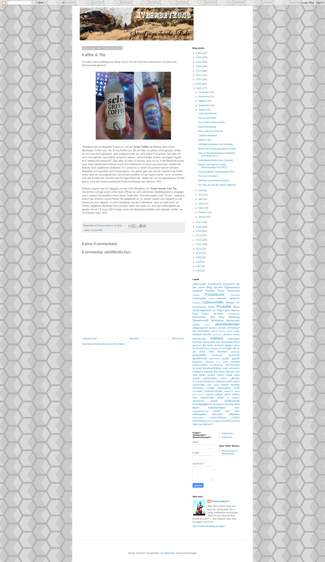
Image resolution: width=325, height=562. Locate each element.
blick (195, 331)
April (201, 203)
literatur (230, 371)
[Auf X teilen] (137, 226)
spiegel (210, 394)
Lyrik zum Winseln (207, 113)
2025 (199, 57)
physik (206, 381)
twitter (237, 408)
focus (237, 345)
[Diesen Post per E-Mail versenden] (130, 226)
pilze (213, 381)
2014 (199, 235)
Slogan (220, 310)
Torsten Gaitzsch (220, 501)
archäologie (233, 328)
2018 (199, 88)
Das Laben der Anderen (210, 131)
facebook (197, 342)
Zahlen (196, 324)
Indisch (211, 298)
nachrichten (210, 378)
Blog (209, 287)
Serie (236, 306)
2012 (199, 244)
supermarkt (207, 397)
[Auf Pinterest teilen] (145, 226)
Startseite (134, 338)
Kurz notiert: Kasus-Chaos (211, 122)
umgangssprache (201, 411)
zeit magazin (215, 421)
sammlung (198, 388)
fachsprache (209, 342)
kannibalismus (216, 365)
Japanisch (234, 298)
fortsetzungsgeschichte (214, 348)
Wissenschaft (200, 320)
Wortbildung (217, 320)
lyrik (195, 374)
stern (195, 397)
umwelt (216, 411)
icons (218, 362)
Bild (238, 284)
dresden (227, 334)
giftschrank (215, 358)
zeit (207, 421)
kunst (225, 368)
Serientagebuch (202, 310)
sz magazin (233, 397)
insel (225, 362)
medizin (211, 375)
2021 (199, 75)
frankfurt (222, 351)
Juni (201, 195)
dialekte (207, 334)
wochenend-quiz (217, 417)
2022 (199, 71)
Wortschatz (233, 320)
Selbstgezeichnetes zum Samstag (215, 144)
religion (225, 384)
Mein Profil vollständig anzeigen (209, 526)
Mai (201, 199)
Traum (205, 313)
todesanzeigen (217, 407)
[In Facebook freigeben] (141, 226)
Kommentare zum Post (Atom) (110, 344)
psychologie (199, 384)
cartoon (214, 331)
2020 (199, 79)
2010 (199, 253)
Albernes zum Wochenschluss (213, 180)
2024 (199, 62)
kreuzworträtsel (212, 368)
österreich (208, 424)
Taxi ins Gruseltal (207, 118)
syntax (220, 397)
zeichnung (199, 420)
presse (236, 381)
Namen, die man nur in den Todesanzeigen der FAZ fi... (213, 166)
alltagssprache (200, 328)
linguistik (208, 371)
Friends (196, 295)
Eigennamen (232, 287)
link (216, 371)
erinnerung (199, 338)
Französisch (233, 291)
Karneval (197, 303)
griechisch (198, 362)
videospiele (199, 414)
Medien (230, 302)
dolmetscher (217, 335)
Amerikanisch (215, 284)
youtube (235, 417)
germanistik (217, 355)
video (237, 411)
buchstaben (204, 331)
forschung (198, 348)
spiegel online (223, 394)
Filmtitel (210, 290)
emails (236, 334)
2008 (199, 262)
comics (229, 331)
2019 (199, 84)
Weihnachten (199, 317)
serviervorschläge (213, 391)
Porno (211, 307)
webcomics (217, 414)
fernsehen (227, 341)
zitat (195, 424)
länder (202, 375)
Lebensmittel (96, 230)
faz (218, 341)
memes (220, 375)
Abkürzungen (199, 284)
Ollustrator (169, 553)
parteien (224, 378)
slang (237, 391)
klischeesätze (233, 365)
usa (227, 410)
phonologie (197, 381)
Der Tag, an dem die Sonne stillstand (217, 185)
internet (235, 361)
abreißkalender (227, 324)
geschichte (234, 355)
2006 (199, 270)
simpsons (228, 391)
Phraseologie (199, 307)
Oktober (203, 101)
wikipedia (234, 414)
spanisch (201, 394)
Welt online (217, 317)
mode (237, 375)
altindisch (213, 328)
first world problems (213, 345)
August (202, 109)
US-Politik (218, 313)
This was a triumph (207, 176)
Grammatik (199, 298)
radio (209, 385)
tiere (237, 404)
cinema (222, 331)
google (225, 358)
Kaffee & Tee (204, 140)
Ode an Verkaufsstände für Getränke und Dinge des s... (216, 154)
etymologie (234, 338)
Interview (222, 298)
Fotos (221, 290)
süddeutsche (232, 400)
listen (222, 371)
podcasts (220, 381)
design (237, 331)
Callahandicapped (207, 135)
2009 (199, 257)
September (204, 105)
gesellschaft (200, 358)
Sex (214, 310)
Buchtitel (218, 287)
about (207, 325)
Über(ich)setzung (207, 127)
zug (200, 424)
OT (238, 302)
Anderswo (227, 437)
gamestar (235, 352)
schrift (237, 388)
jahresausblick (200, 365)
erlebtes (216, 338)
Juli (201, 190)
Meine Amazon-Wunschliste (230, 452)
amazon (222, 328)
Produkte (223, 307)
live (238, 371)
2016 (199, 226)
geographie (199, 354)
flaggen (229, 345)
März (201, 208)
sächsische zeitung (205, 401)
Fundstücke (215, 295)
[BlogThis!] (134, 226)
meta (229, 374)
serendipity (198, 391)
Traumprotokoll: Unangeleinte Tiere (216, 171)
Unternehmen (233, 314)
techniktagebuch (202, 404)
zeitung (236, 421)
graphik (236, 358)
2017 (199, 222)
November (204, 96)
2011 (199, 248)
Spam (227, 310)
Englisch (198, 290)
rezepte (235, 384)
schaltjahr (210, 388)
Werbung (234, 316)
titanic (196, 407)
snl (194, 394)
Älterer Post (178, 338)
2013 (199, 240)
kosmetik (197, 368)
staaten (236, 394)
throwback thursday (223, 404)
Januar (202, 217)
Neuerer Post (89, 338)
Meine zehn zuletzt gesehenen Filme (217, 148)
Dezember (204, 92)
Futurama (235, 295)
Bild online (199, 287)
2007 (199, 266)
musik (196, 378)
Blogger (193, 553)
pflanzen (235, 378)
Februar (203, 212)
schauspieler (224, 388)
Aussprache (229, 284)
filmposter (197, 345)
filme (237, 341)
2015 (199, 231)
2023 (199, 66)
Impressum (227, 433)
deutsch (197, 334)
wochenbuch (198, 417)
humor (209, 361)
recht (216, 384)
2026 (199, 53)
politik (229, 381)
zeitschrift (226, 421)
